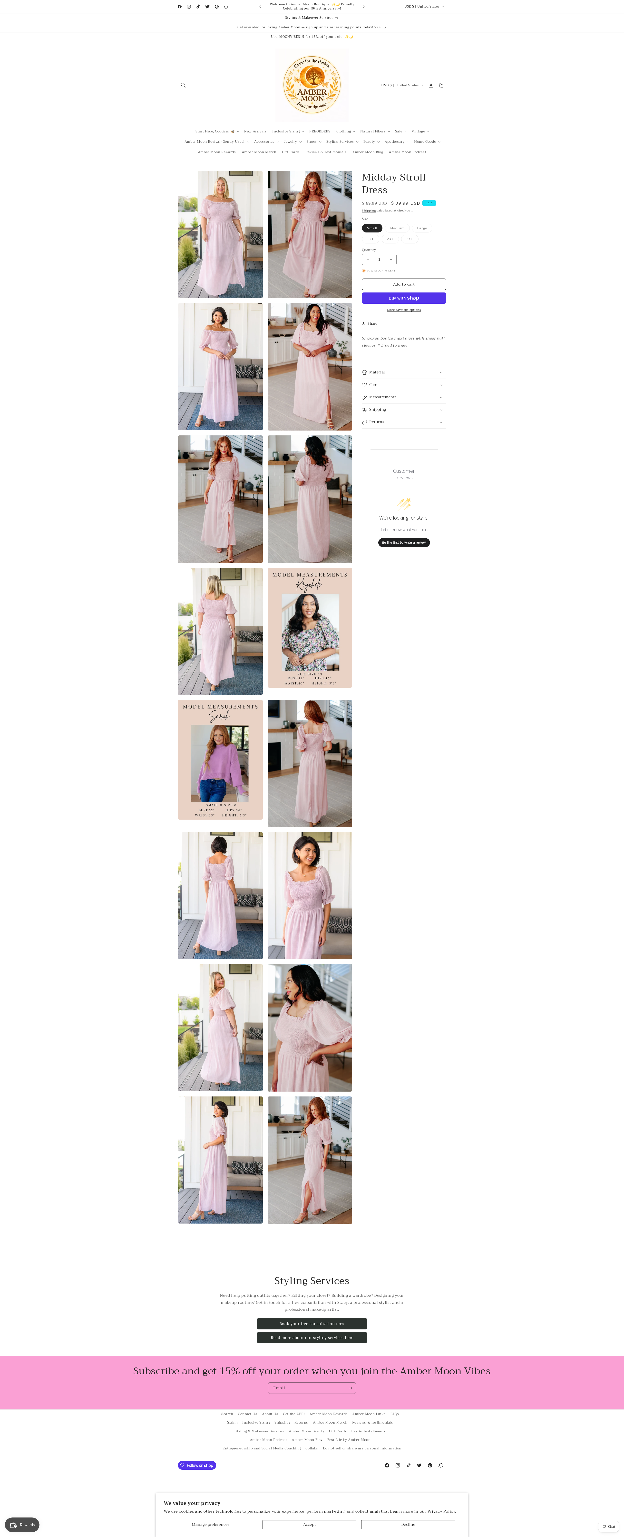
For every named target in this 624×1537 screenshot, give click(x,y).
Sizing (232, 1422)
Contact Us (247, 1414)
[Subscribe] (350, 1388)
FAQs (394, 1414)
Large (424, 228)
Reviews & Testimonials (372, 1422)
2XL (393, 239)
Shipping (369, 210)
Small (372, 228)
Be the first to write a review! (404, 542)
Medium (400, 228)
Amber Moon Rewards (329, 1414)
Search (227, 1414)
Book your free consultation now (312, 1324)
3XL (412, 239)
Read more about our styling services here (312, 1338)
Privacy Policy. (442, 1511)
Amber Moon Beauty (306, 1431)
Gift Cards (338, 1431)
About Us (270, 1414)
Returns (301, 1422)
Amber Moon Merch (330, 1422)
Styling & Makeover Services (259, 1431)
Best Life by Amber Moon (349, 1440)
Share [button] (372, 323)
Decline (408, 1524)
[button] (183, 85)
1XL (373, 239)
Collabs (311, 1448)
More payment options (404, 310)
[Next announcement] (364, 6)
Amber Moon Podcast (268, 1440)
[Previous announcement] (260, 6)
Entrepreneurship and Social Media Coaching (262, 1448)
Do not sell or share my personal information (362, 1448)
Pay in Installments (368, 1431)
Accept (309, 1524)
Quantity (369, 250)
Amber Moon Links (369, 1414)
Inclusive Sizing (256, 1422)
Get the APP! (294, 1414)
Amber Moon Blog (307, 1440)
